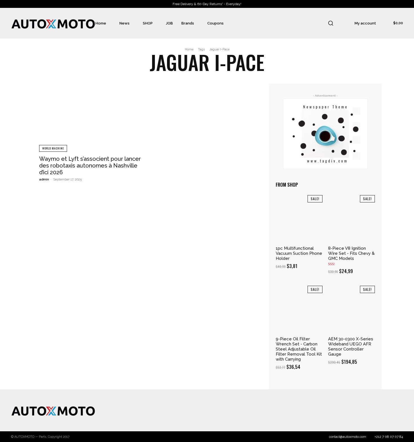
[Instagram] (364, 410)
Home (189, 49)
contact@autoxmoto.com (347, 437)
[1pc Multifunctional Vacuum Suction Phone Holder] (299, 218)
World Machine (53, 148)
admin (44, 179)
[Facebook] (353, 410)
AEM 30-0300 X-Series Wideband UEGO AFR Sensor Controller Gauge (350, 346)
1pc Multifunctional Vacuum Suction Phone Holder (299, 253)
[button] (330, 23)
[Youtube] (397, 410)
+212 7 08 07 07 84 (389, 437)
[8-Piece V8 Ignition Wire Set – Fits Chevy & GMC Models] (351, 218)
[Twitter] (375, 410)
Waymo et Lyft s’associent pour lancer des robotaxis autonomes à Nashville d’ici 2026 (90, 165)
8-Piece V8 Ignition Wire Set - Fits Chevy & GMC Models (351, 253)
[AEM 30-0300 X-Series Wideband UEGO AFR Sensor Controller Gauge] (351, 309)
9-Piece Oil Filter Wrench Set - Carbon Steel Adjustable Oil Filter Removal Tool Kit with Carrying (299, 349)
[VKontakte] (386, 410)
